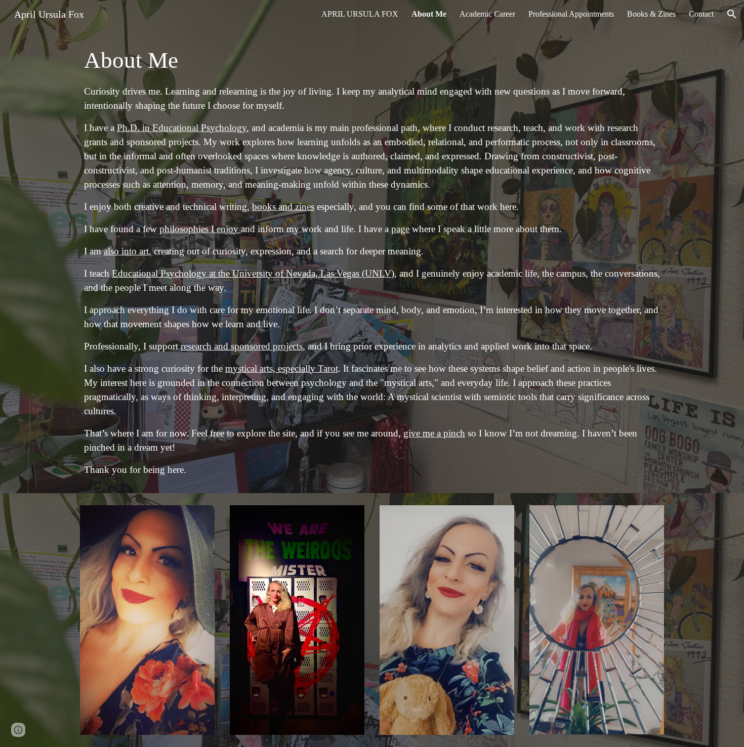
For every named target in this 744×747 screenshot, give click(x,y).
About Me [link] (428, 14)
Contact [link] (701, 14)
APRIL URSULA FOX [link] (359, 14)
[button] (732, 14)
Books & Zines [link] (651, 14)
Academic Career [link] (487, 14)
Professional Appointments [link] (571, 14)
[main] (372, 260)
